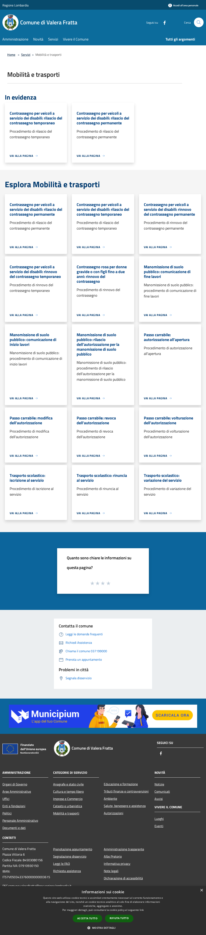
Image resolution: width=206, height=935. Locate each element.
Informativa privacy (117, 863)
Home (11, 54)
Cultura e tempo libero (68, 791)
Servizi (25, 54)
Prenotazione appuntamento (72, 849)
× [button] (201, 890)
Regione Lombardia (15, 5)
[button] (102, 927)
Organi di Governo (14, 784)
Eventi (158, 826)
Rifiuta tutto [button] (119, 918)
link (142, 910)
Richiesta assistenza (67, 870)
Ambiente (110, 798)
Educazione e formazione (121, 784)
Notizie (159, 784)
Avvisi (158, 798)
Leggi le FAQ (61, 863)
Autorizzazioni (113, 813)
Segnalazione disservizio (69, 856)
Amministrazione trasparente (124, 849)
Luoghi (159, 818)
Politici (7, 813)
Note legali (111, 870)
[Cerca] (199, 22)
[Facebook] (163, 22)
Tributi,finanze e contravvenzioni (126, 791)
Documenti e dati (14, 827)
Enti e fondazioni (13, 806)
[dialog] (103, 910)
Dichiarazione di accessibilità (123, 878)
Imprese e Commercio (67, 798)
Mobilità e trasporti (66, 813)
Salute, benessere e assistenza (125, 805)
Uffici (5, 798)
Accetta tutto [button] (87, 918)
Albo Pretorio (113, 856)
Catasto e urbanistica (67, 806)
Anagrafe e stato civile (68, 784)
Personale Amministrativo (20, 820)
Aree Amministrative (16, 791)
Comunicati (162, 791)
